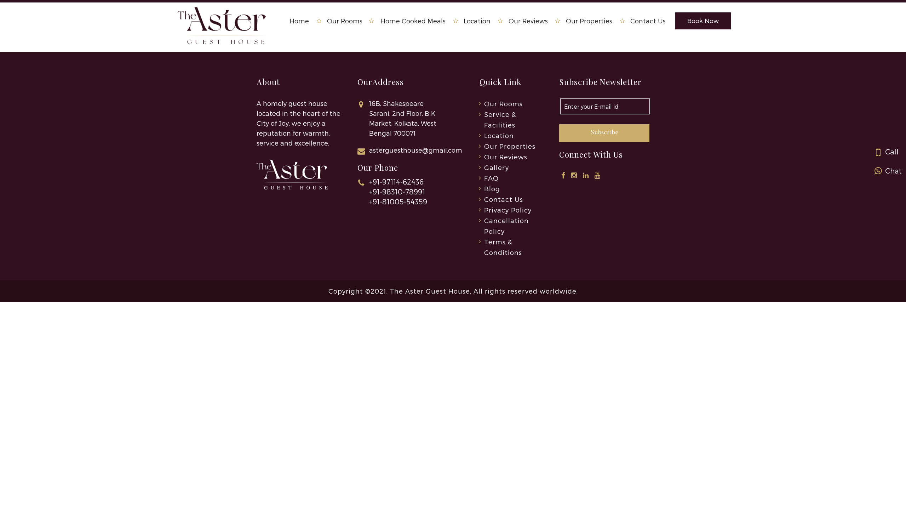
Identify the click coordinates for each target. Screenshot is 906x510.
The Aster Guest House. (430, 291)
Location (477, 20)
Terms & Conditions (503, 247)
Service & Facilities (500, 119)
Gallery (496, 167)
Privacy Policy (508, 210)
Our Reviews (528, 20)
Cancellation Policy (506, 226)
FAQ (491, 178)
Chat (892, 170)
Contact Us (648, 20)
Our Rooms (344, 20)
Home (299, 20)
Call (891, 151)
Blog (492, 188)
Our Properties (589, 20)
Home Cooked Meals (413, 20)
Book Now (703, 20)
